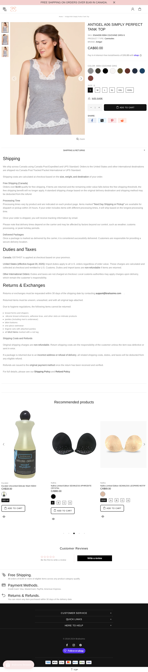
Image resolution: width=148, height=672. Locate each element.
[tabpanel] (24, 467)
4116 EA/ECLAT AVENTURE (98, 70)
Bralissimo (13, 9)
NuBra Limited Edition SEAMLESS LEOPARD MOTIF (122, 486)
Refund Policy (63, 371)
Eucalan (4, 483)
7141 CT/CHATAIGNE (90, 78)
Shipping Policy (42, 371)
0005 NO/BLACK (105, 70)
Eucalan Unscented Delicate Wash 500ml (18, 486)
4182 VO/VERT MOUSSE (120, 70)
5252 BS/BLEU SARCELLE (142, 70)
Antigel (99, 42)
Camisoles (109, 38)
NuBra (53, 483)
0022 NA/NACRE (112, 70)
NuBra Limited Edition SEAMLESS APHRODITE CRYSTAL (71, 487)
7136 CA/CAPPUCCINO (127, 70)
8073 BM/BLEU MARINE (134, 70)
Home (61, 16)
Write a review (94, 558)
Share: (91, 116)
